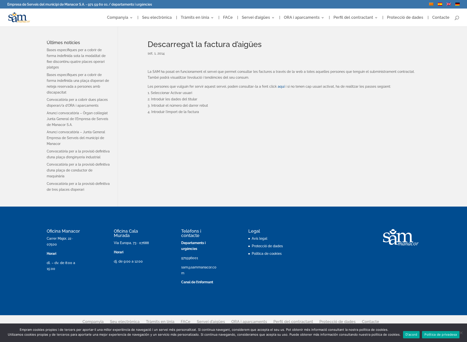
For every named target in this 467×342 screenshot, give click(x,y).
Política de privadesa (440, 334)
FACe (228, 18)
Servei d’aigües (256, 18)
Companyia (117, 18)
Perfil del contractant (353, 18)
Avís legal (259, 238)
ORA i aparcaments (302, 18)
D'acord (411, 334)
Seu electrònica (157, 18)
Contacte (440, 18)
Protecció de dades (405, 18)
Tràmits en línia (195, 18)
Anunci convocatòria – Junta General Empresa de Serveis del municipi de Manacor (76, 138)
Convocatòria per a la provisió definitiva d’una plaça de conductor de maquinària (78, 170)
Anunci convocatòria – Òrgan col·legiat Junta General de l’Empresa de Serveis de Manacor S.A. (77, 119)
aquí (281, 86)
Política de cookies (267, 254)
